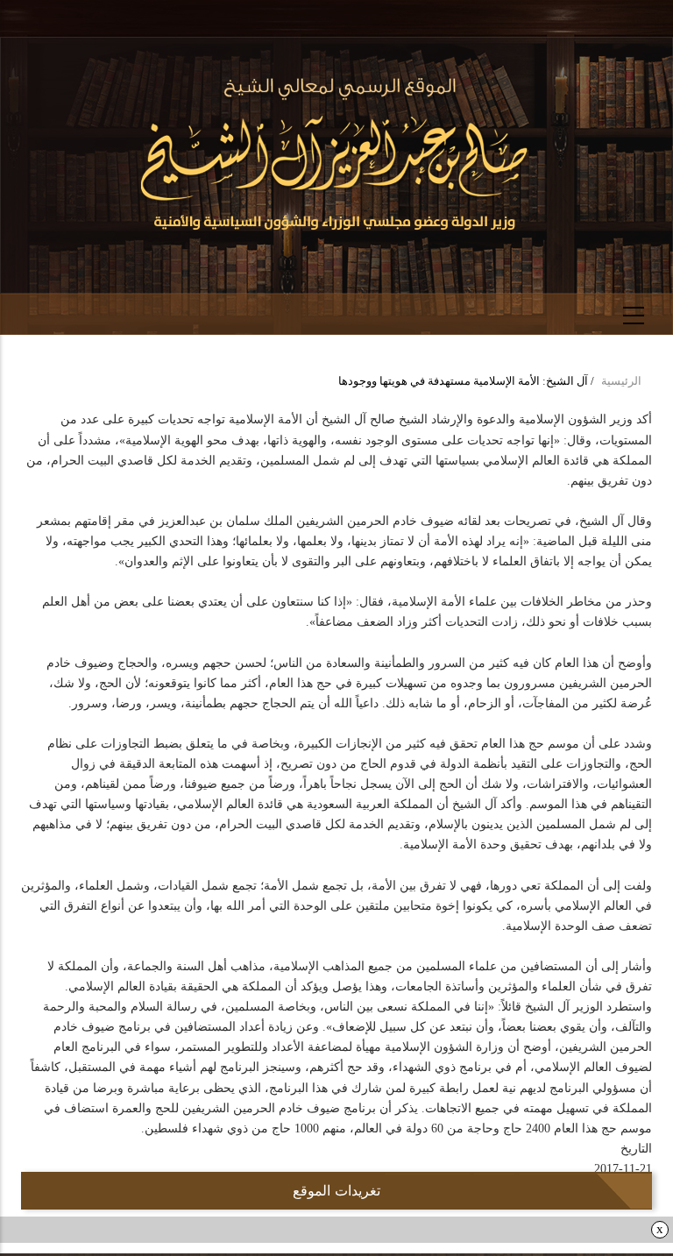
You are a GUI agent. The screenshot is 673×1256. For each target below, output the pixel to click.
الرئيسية (621, 380)
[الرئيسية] (337, 155)
